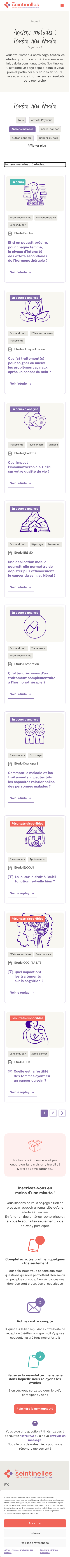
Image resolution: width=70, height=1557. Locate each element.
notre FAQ (27, 1435)
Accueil (35, 21)
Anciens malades (22, 129)
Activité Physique (41, 120)
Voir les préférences (35, 1543)
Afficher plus (37, 145)
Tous (21, 120)
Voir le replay (23, 894)
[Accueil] (21, 5)
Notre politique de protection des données (18, 1551)
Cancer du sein (48, 138)
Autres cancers (22, 138)
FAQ (6, 1484)
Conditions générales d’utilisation (49, 1551)
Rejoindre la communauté (35, 1408)
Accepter (35, 1523)
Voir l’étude (22, 273)
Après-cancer (50, 129)
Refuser (35, 1533)
